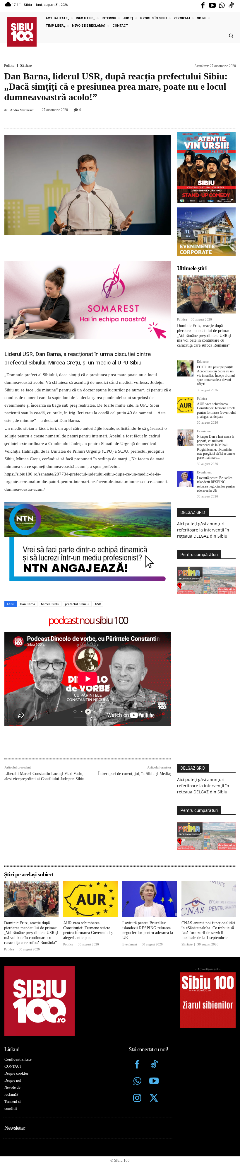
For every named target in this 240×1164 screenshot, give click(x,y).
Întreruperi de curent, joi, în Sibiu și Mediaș (134, 773)
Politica (9, 65)
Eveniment (204, 431)
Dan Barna (27, 604)
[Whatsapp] (222, 6)
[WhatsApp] (126, 118)
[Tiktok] (231, 6)
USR (98, 604)
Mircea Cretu (50, 604)
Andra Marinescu (22, 110)
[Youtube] (212, 6)
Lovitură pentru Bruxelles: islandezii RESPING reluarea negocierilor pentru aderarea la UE (216, 484)
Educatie (203, 361)
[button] (231, 36)
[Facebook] (203, 6)
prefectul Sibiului (77, 604)
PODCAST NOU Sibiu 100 (88, 620)
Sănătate (26, 65)
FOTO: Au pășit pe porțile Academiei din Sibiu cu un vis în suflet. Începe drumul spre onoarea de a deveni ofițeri (216, 375)
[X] (99, 118)
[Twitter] (153, 1098)
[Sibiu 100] (22, 32)
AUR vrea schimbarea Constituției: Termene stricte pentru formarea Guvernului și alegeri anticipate (216, 410)
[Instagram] (137, 1098)
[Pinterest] (112, 118)
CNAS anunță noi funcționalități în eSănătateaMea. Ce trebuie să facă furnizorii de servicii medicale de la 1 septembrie (208, 930)
